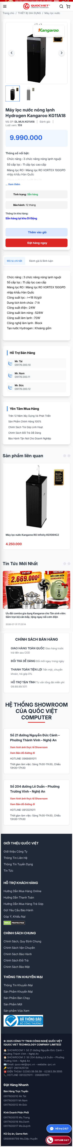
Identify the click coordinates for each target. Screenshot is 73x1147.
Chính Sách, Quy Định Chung (22, 941)
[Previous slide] (64, 455)
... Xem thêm (12, 184)
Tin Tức (8, 870)
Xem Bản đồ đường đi (22, 752)
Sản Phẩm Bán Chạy (17, 998)
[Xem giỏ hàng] (68, 6)
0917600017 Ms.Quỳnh (17, 1125)
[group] (36, 1)
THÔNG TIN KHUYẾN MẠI (23, 977)
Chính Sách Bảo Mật (17, 967)
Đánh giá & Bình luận (41, 260)
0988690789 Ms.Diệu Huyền (21, 1138)
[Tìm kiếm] (61, 6)
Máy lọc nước (52, 13)
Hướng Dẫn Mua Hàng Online (22, 891)
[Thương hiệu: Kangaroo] (49, 31)
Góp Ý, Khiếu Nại (15, 916)
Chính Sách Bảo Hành (18, 954)
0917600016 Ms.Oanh (16, 1121)
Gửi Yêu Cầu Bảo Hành (18, 910)
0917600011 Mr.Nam (15, 1100)
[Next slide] (69, 455)
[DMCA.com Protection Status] (36, 923)
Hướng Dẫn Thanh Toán (19, 897)
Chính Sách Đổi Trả (16, 960)
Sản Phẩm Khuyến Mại (18, 991)
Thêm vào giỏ (37, 232)
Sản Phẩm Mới (13, 1004)
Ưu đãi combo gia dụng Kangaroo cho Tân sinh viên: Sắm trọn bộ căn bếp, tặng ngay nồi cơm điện (36, 615)
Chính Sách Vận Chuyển (19, 947)
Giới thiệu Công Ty (15, 851)
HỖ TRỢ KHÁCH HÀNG (21, 883)
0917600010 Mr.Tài (15, 1096)
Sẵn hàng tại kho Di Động (21, 218)
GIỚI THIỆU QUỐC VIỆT (21, 843)
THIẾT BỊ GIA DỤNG (29, 13)
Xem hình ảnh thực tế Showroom (29, 747)
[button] (11, 53)
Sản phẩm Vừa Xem (16, 1010)
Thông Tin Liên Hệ (15, 858)
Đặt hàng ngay (37, 243)
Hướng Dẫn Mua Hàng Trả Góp (23, 904)
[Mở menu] (5, 6)
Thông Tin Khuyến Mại (18, 985)
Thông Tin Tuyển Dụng (18, 864)
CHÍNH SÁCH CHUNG (20, 933)
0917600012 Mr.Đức (15, 1104)
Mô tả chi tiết (14, 260)
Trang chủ (8, 13)
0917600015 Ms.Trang (17, 1117)
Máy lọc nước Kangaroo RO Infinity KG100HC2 (32, 534)
